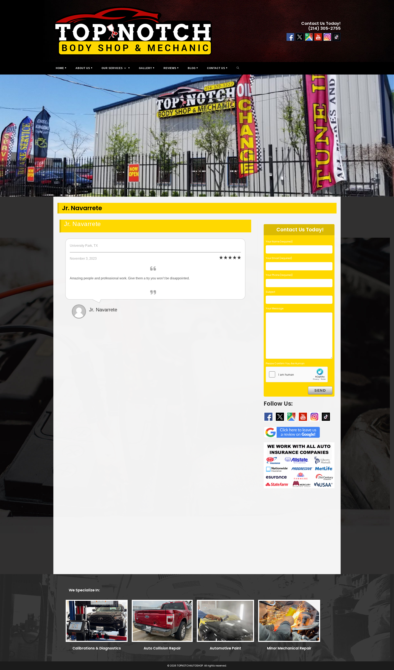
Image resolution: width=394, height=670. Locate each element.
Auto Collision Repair (162, 648)
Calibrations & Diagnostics (96, 648)
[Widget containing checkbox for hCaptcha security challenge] (297, 374)
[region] (197, 136)
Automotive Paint (225, 648)
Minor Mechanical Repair (289, 648)
